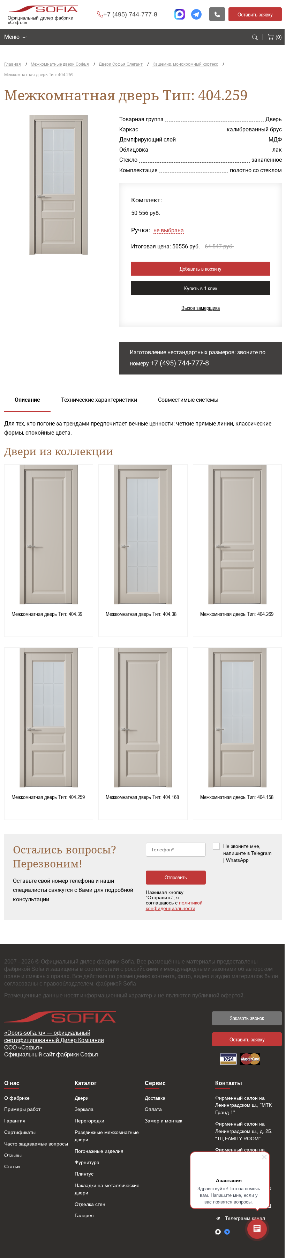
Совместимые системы (188, 400)
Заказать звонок (247, 1018)
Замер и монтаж (163, 1121)
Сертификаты (20, 1132)
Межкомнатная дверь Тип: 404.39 (47, 613)
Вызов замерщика (200, 307)
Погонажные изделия (99, 1151)
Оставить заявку (255, 14)
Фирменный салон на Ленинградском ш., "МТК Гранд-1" (243, 1105)
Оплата (153, 1109)
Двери (82, 1098)
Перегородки (89, 1121)
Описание (27, 400)
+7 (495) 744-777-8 (130, 14)
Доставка (155, 1098)
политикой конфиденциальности (174, 905)
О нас (12, 1083)
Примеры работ (22, 1109)
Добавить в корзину (200, 268)
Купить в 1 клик (200, 288)
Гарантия (14, 1121)
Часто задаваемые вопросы (36, 1144)
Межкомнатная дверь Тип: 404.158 (236, 796)
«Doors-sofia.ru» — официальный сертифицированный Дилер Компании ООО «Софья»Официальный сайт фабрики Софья (54, 1043)
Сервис (155, 1083)
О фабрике (17, 1098)
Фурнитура (87, 1162)
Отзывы (13, 1155)
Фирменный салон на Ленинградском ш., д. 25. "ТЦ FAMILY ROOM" (243, 1131)
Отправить (176, 877)
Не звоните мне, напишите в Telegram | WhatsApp (247, 853)
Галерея (84, 1215)
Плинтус (84, 1174)
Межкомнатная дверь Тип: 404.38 (141, 613)
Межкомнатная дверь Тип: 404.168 (142, 796)
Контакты (228, 1083)
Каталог (86, 1083)
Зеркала (84, 1109)
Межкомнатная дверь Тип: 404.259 (48, 796)
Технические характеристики (99, 400)
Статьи (12, 1166)
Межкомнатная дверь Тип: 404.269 (236, 613)
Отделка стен (90, 1204)
